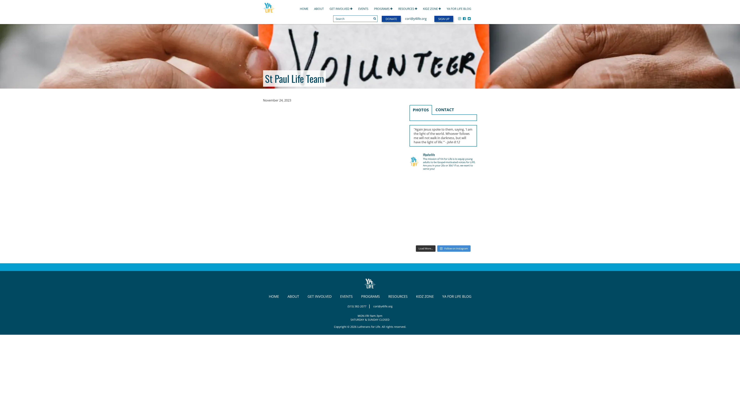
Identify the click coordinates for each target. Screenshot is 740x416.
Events (363, 9)
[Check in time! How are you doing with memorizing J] (443, 222)
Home (304, 9)
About (319, 9)
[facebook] (464, 18)
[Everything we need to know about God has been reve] (466, 222)
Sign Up (443, 19)
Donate (391, 19)
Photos (421, 109)
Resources (406, 9)
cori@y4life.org (416, 19)
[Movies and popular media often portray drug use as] (420, 195)
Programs (382, 9)
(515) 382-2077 (357, 306)
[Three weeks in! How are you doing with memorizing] (466, 195)
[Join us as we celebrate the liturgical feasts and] (443, 195)
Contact (445, 109)
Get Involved (340, 9)
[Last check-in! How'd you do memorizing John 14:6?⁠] (420, 181)
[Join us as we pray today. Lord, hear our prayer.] (466, 181)
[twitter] (469, 18)
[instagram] (459, 18)
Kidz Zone (431, 9)
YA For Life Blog (459, 9)
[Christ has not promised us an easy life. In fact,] (420, 209)
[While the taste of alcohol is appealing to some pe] (466, 209)
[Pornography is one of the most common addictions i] (443, 236)
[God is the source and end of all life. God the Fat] (443, 181)
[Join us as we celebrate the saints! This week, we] (420, 222)
